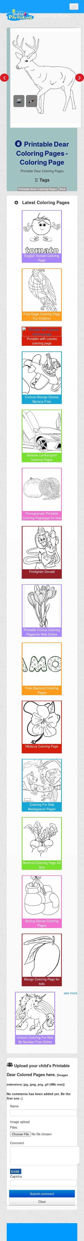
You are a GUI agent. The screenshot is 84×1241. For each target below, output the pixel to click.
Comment (17, 1143)
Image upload (20, 1121)
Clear (42, 1201)
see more (70, 993)
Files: (14, 1127)
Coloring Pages (54, 15)
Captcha (16, 1176)
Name (14, 1106)
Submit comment (42, 1193)
